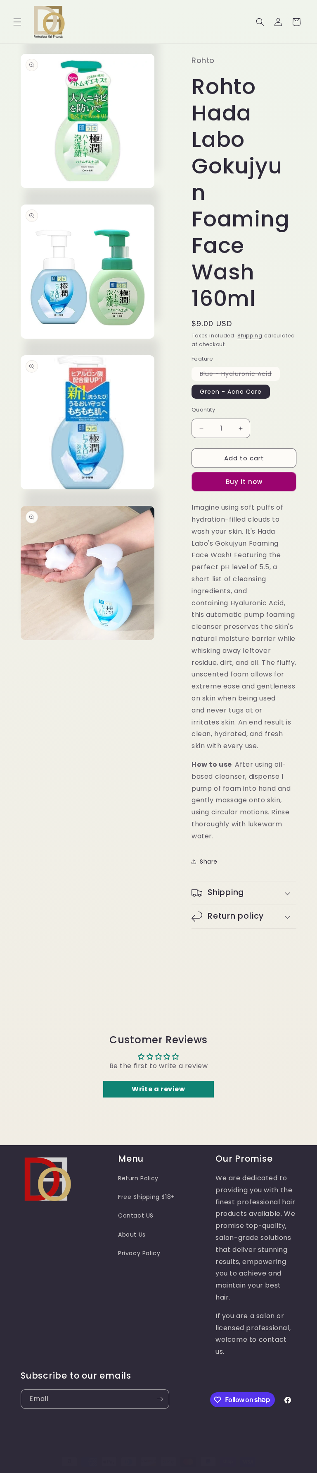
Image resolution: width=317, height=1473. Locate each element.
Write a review (158, 1089)
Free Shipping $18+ (146, 1197)
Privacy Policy (139, 1253)
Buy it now (244, 481)
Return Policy (138, 1178)
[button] (17, 22)
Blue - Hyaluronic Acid (240, 375)
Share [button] (209, 861)
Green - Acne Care (231, 392)
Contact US (136, 1215)
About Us (132, 1234)
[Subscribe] (160, 1399)
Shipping (250, 335)
